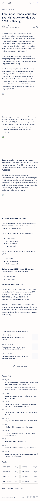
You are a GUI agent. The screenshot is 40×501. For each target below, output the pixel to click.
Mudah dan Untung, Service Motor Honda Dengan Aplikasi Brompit (13, 348)
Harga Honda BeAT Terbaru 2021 (15, 441)
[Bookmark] (37, 3)
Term (3, 488)
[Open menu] (3, 3)
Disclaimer (10, 488)
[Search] (29, 3)
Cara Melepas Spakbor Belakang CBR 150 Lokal (20, 448)
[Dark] (33, 3)
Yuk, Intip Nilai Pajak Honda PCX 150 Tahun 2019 (21, 421)
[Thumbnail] (35, 337)
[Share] (37, 27)
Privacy (17, 488)
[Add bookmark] (34, 27)
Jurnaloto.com (11, 497)
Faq (22, 488)
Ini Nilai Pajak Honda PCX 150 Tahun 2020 (19, 427)
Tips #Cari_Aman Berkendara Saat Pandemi (13, 338)
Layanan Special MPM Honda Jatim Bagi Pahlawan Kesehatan (15, 357)
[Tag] (9, 335)
